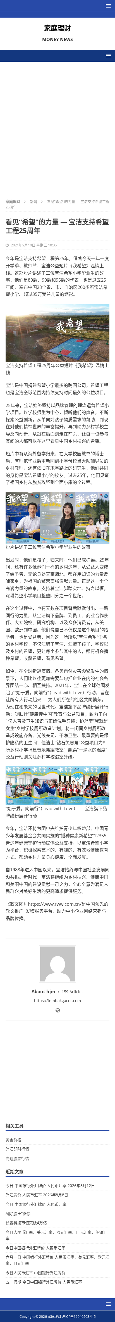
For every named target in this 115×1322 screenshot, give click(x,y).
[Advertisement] (57, 125)
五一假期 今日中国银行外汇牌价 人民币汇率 (44, 1282)
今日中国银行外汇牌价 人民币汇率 (35, 1247)
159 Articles (72, 991)
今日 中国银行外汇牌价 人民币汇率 (36, 1204)
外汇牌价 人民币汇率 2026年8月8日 (37, 1194)
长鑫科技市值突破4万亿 (26, 1222)
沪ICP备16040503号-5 (79, 1316)
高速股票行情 (17, 1158)
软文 (14, 904)
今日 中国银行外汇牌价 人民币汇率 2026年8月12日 (50, 1185)
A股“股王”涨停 (18, 1213)
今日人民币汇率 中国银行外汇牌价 (35, 1272)
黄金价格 (13, 1139)
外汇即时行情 (17, 1149)
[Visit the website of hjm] (58, 1010)
